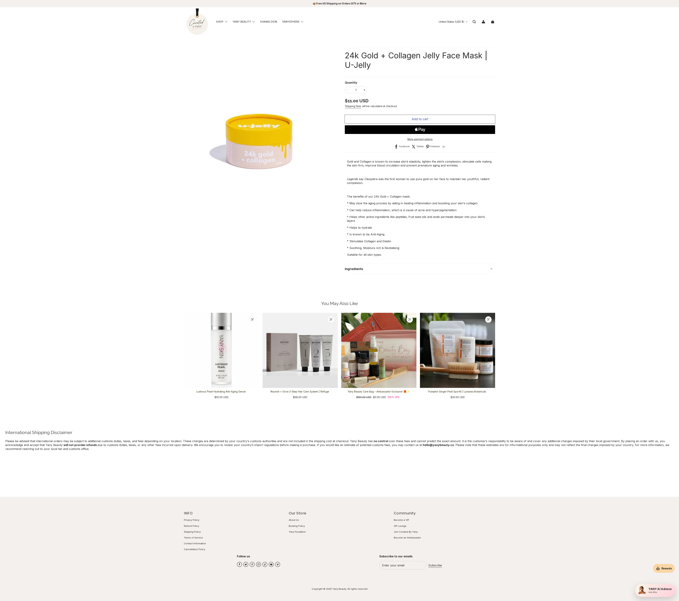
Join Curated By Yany (406, 531)
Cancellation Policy (194, 549)
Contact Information (195, 543)
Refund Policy (191, 525)
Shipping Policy (192, 531)
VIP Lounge (400, 525)
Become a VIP (401, 519)
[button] (226, 22)
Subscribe (435, 565)
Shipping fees (353, 106)
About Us (294, 519)
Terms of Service (193, 537)
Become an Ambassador (407, 537)
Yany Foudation (297, 531)
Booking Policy (297, 525)
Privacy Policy (191, 519)
